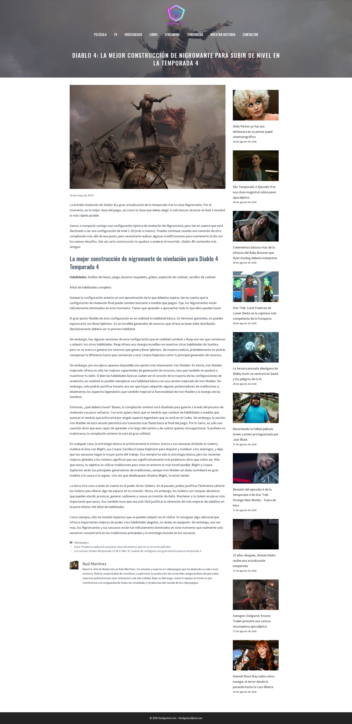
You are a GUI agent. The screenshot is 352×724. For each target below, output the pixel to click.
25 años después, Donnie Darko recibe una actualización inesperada (254, 560)
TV (115, 34)
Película (100, 34)
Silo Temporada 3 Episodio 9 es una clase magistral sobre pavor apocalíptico (254, 192)
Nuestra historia (222, 34)
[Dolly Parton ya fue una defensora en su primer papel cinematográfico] (256, 118)
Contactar (250, 34)
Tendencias (195, 34)
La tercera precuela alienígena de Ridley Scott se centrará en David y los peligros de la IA (255, 373)
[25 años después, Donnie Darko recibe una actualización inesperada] (256, 547)
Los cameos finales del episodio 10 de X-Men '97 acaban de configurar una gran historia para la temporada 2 (137, 551)
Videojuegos (133, 34)
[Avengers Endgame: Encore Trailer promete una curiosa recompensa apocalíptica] (256, 607)
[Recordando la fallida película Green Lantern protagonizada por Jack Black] (256, 420)
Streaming (172, 34)
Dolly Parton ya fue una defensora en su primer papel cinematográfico (253, 131)
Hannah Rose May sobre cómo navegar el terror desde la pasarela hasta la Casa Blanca (253, 681)
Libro (153, 34)
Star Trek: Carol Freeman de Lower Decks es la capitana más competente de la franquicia (254, 313)
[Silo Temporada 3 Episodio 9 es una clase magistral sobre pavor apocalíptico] (256, 178)
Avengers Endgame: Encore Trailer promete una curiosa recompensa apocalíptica (252, 621)
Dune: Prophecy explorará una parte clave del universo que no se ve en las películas (122, 547)
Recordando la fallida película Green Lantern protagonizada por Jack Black (255, 434)
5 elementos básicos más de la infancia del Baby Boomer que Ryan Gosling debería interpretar (255, 252)
